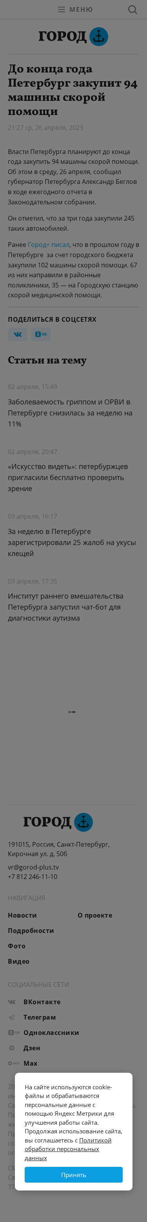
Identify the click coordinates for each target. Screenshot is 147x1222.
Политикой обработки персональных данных (68, 1149)
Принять (73, 1175)
